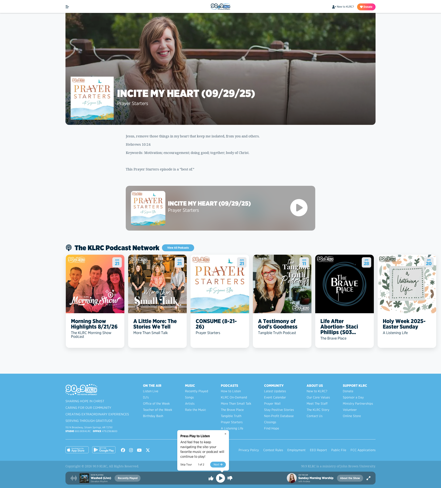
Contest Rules (273, 450)
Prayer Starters (132, 103)
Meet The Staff (317, 403)
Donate (367, 6)
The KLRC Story (318, 410)
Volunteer (350, 410)
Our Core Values (318, 397)
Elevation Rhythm (99, 481)
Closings (270, 422)
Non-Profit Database (279, 416)
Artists (189, 403)
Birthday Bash (153, 416)
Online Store (352, 416)
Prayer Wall (272, 403)
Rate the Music (195, 410)
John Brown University (357, 466)
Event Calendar (275, 397)
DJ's (146, 397)
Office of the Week (156, 403)
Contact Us (314, 416)
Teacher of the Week (157, 410)
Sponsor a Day (353, 397)
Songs (189, 397)
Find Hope (271, 428)
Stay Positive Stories (279, 410)
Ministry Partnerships (358, 403)
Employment (296, 450)
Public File (338, 450)
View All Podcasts (178, 247)
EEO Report (318, 450)
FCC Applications (363, 450)
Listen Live (150, 391)
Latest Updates (275, 391)
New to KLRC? (345, 6)
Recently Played (196, 391)
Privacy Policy (249, 450)
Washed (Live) (101, 478)
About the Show (350, 478)
